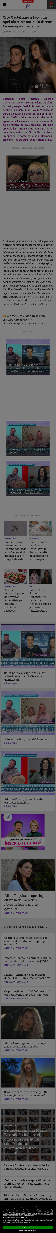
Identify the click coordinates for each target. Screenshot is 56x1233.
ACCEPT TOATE (28, 1227)
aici (3, 1213)
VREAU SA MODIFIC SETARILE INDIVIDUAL (28, 1230)
